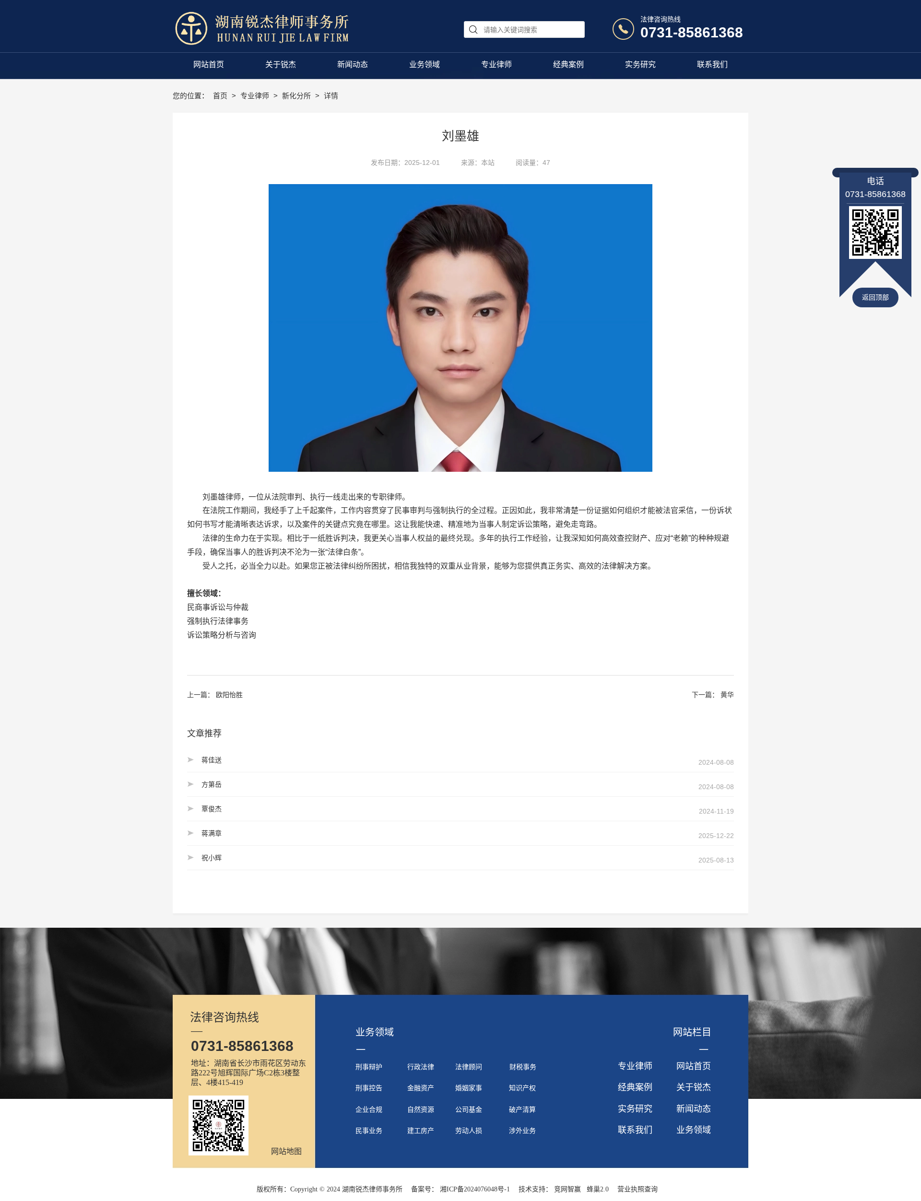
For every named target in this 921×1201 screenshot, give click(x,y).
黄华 (727, 695)
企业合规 (368, 1109)
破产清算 (522, 1109)
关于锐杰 (693, 1087)
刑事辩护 (368, 1067)
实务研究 (635, 1109)
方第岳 (211, 784)
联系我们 (635, 1130)
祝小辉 (211, 858)
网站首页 (693, 1066)
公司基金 (468, 1109)
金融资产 (420, 1088)
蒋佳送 (211, 760)
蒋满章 (211, 833)
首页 (221, 96)
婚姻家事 (468, 1088)
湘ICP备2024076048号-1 (475, 1189)
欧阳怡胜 (229, 695)
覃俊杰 (211, 809)
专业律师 (255, 96)
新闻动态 (693, 1109)
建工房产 (420, 1130)
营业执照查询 (637, 1189)
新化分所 (297, 96)
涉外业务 (522, 1130)
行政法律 (420, 1067)
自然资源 (420, 1109)
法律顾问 (468, 1067)
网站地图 (286, 1151)
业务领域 (693, 1130)
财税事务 (522, 1067)
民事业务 (368, 1130)
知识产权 (522, 1088)
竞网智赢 (567, 1189)
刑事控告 (368, 1088)
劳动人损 (468, 1130)
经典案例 (635, 1087)
